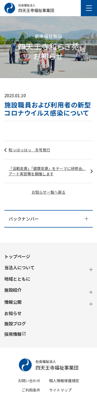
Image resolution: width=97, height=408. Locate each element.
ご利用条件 (31, 390)
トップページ (17, 256)
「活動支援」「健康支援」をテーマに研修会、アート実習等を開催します (47, 171)
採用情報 (13, 334)
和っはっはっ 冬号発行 (29, 149)
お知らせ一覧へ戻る (48, 192)
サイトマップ (60, 390)
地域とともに (17, 279)
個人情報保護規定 (64, 380)
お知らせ (13, 313)
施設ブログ (15, 323)
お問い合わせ (29, 380)
